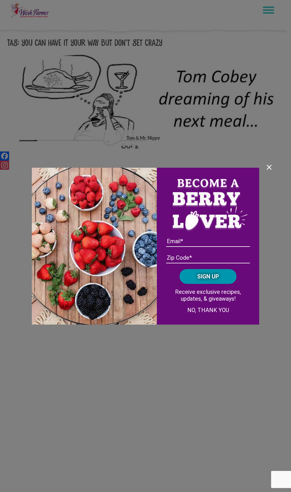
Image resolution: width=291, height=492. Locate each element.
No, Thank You (208, 310)
